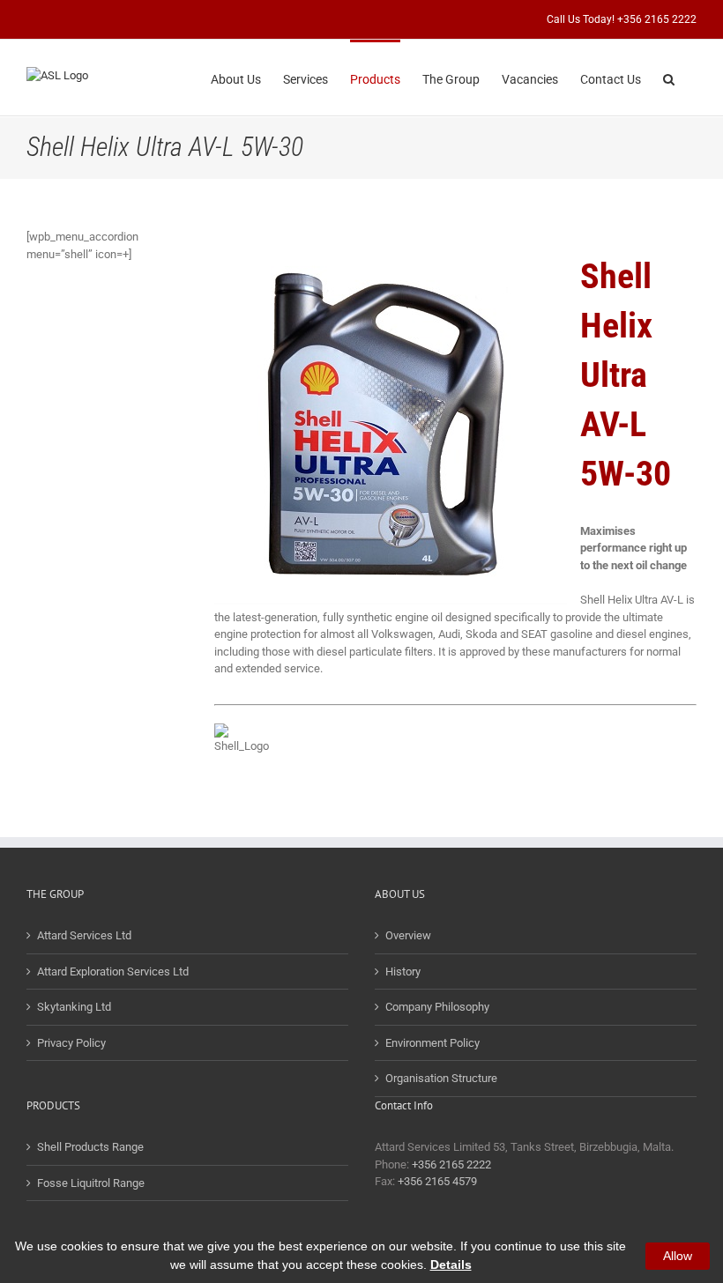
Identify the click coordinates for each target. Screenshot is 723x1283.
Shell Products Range (90, 1146)
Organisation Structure (441, 1078)
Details (451, 1264)
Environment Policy (432, 1042)
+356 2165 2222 (451, 1164)
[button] (669, 77)
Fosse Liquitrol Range (91, 1183)
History (403, 971)
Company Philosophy (437, 1006)
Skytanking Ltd (74, 1006)
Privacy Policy (71, 1042)
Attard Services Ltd (84, 935)
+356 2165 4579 (437, 1181)
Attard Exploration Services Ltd (113, 971)
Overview (408, 935)
